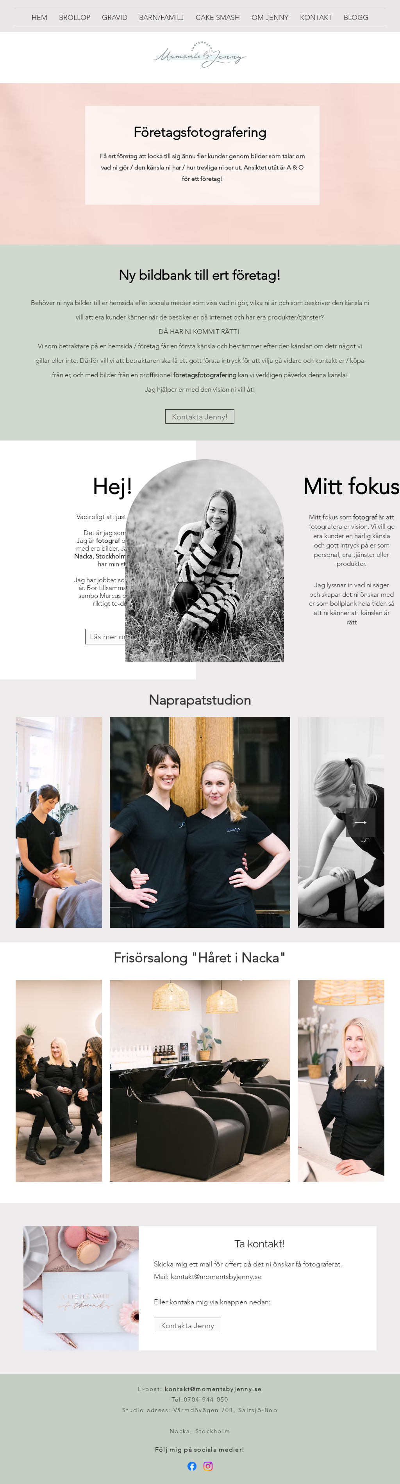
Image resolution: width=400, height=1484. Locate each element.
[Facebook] (192, 1466)
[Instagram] (208, 1466)
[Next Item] (360, 822)
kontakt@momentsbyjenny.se (216, 1276)
